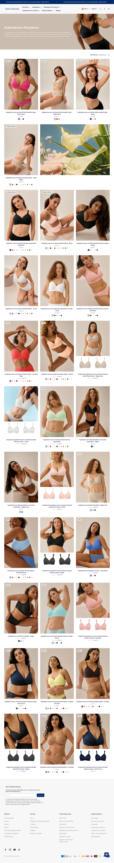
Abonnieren (74, 437)
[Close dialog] (89, 412)
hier (78, 448)
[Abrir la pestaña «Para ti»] (106, 854)
